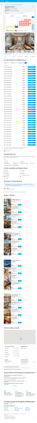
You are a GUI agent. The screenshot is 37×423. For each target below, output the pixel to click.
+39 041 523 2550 (7, 9)
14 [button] (19, 23)
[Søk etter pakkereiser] (1, 8)
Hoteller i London (27, 408)
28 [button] (19, 26)
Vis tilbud (19, 204)
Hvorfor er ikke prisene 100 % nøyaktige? (9, 418)
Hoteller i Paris (6, 409)
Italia (7, 4)
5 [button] (10, 21)
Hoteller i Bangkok (17, 410)
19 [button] (28, 23)
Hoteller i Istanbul (6, 407)
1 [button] (15, 19)
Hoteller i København (27, 409)
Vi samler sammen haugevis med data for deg (10, 417)
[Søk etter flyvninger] (1, 3)
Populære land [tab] (11, 403)
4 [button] (8, 21)
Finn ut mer (25, 147)
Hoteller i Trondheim (27, 410)
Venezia (15, 4)
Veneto (11, 4)
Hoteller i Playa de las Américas (18, 408)
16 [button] (17, 23)
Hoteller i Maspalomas (6, 410)
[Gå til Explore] (1, 9)
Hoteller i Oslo (16, 407)
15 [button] (15, 23)
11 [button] (8, 23)
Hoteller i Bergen (27, 407)
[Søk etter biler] (1, 6)
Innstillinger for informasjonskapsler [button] (8, 149)
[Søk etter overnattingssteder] (1, 5)
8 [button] (15, 21)
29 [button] (15, 26)
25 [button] (8, 26)
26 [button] (10, 26)
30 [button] (17, 26)
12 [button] (10, 23)
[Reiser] (1, 11)
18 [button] (26, 23)
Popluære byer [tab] (6, 403)
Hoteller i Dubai (6, 408)
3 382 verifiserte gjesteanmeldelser (14, 10)
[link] (9, 229)
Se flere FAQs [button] (15, 385)
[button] (1, 1)
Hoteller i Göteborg (17, 409)
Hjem (5, 4)
